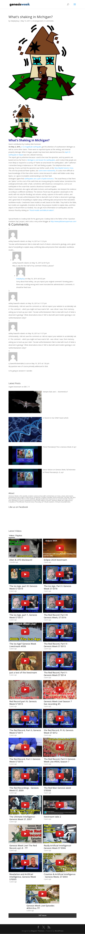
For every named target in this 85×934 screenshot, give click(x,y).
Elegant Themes (37, 931)
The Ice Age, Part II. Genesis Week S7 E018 (57, 587)
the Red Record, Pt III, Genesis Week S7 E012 (58, 731)
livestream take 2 (52, 816)
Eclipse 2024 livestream (55, 559)
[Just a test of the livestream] (25, 660)
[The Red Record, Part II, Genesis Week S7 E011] (25, 718)
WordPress (59, 931)
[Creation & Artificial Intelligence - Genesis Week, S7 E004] (59, 862)
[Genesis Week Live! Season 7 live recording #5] (59, 689)
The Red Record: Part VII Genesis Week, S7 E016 (56, 616)
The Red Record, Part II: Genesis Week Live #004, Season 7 (59, 760)
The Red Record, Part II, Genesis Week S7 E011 (25, 731)
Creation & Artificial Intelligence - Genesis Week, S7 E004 (59, 875)
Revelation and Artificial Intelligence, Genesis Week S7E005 (22, 877)
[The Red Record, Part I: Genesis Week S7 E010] (25, 747)
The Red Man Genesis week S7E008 (57, 789)
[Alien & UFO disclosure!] (25, 548)
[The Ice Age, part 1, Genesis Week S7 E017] (25, 603)
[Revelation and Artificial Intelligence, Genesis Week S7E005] (25, 862)
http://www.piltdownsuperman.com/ (63, 221)
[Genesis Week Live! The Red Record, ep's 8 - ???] (25, 833)
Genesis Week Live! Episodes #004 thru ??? (40, 907)
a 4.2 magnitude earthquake (31, 147)
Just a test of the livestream (23, 672)
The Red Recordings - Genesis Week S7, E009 (24, 789)
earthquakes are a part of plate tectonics (39, 179)
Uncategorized (37, 21)
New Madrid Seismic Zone (63, 168)
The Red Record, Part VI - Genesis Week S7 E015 (56, 645)
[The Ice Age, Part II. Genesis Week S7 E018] (59, 574)
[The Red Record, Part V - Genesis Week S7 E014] (59, 660)
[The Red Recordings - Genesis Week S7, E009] (25, 776)
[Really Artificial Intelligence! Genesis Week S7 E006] (59, 833)
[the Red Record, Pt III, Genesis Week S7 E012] (59, 718)
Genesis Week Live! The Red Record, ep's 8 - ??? (23, 846)
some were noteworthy (47, 171)
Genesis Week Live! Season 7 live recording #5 (58, 702)
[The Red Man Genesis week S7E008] (59, 776)
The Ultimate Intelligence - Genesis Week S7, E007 (22, 818)
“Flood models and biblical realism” (41, 210)
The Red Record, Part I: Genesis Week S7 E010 (24, 760)
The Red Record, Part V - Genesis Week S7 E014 (56, 673)
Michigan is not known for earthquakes (41, 160)
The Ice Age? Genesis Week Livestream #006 (22, 645)
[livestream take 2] (59, 804)
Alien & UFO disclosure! (20, 559)
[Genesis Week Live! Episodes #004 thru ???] (42, 894)
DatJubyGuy (15, 21)
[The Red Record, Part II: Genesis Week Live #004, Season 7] (59, 747)
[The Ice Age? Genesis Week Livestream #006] (25, 632)
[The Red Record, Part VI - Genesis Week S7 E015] (59, 632)
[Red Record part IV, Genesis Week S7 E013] (25, 689)
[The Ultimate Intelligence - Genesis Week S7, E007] (25, 804)
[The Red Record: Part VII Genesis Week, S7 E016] (59, 603)
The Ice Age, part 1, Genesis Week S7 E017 (23, 616)
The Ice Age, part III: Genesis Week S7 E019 (23, 587)
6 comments (49, 21)
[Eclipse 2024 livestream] (59, 548)
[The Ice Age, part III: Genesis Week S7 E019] (25, 574)
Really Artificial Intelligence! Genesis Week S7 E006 (57, 846)
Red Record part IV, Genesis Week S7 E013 (23, 702)
